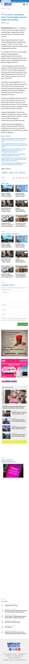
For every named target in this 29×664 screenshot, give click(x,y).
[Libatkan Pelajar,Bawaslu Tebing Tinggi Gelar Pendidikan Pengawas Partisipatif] (21, 203)
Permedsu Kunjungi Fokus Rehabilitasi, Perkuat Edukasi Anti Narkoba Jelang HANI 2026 (13, 163)
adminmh (7, 22)
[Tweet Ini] (17, 178)
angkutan (4, 172)
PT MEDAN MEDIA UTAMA (9, 654)
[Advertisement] (14, 500)
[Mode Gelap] (24, 4)
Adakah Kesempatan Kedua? (13, 622)
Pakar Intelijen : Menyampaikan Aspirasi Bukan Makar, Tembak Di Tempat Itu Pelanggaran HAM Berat (15, 617)
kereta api (22, 172)
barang (11, 172)
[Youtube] (19, 649)
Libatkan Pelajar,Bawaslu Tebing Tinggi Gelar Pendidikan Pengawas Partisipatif (13, 154)
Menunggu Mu (8, 627)
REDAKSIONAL (22, 654)
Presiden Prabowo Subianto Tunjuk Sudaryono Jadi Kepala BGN (19, 413)
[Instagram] (16, 649)
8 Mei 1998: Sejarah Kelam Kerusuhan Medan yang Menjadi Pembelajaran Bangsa (19, 435)
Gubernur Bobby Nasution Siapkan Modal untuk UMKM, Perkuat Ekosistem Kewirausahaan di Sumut (14, 140)
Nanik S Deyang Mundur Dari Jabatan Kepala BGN (19, 420)
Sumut (3, 12)
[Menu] (2, 4)
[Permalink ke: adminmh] (2, 23)
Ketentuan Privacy (18, 656)
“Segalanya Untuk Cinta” (11, 605)
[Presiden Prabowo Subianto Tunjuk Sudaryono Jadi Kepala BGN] (6, 413)
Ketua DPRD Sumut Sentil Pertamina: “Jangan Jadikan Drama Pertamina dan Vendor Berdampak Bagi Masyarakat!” (13, 150)
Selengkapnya (14, 441)
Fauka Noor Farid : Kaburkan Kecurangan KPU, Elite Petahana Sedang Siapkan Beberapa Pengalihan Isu (16, 611)
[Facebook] (10, 649)
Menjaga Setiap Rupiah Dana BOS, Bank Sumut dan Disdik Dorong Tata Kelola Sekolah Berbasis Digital (14, 145)
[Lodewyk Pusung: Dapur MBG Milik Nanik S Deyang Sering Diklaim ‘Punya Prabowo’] (14, 396)
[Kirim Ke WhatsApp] (26, 178)
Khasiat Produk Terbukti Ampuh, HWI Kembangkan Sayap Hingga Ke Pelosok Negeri (15, 632)
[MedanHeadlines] (8, 4)
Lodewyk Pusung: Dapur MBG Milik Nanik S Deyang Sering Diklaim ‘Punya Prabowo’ (13, 407)
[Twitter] (13, 649)
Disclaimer (8, 656)
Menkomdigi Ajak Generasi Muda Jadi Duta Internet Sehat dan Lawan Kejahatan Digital (19, 427)
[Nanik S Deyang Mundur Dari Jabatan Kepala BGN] (6, 421)
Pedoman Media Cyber (15, 657)
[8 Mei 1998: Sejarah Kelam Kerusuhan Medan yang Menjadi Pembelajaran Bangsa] (6, 436)
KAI (16, 172)
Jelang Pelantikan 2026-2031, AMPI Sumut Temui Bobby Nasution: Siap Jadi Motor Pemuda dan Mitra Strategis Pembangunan (14, 159)
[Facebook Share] (13, 178)
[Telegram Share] (23, 178)
